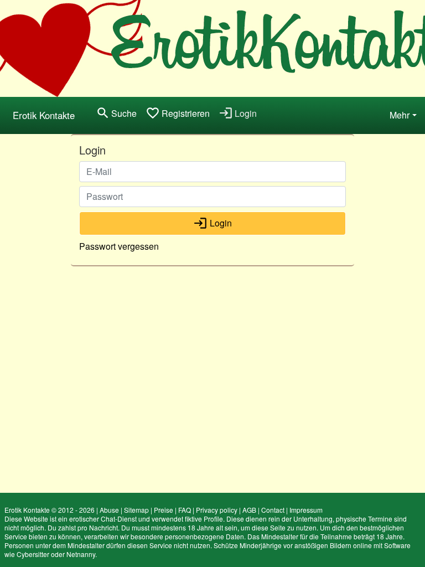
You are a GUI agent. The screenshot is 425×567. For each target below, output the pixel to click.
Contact (272, 509)
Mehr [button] (400, 115)
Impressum (306, 509)
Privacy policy (216, 509)
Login (212, 223)
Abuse (109, 509)
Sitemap (136, 509)
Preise (163, 509)
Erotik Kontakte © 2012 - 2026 (49, 509)
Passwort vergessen (119, 246)
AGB (249, 509)
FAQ (184, 509)
